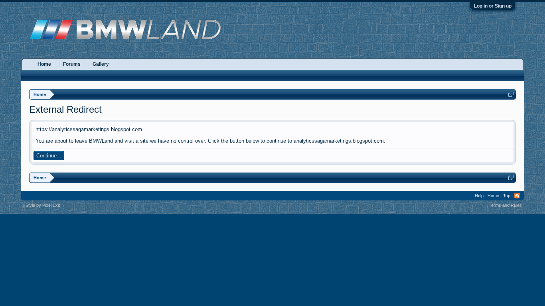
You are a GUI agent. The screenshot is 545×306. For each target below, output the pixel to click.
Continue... (48, 156)
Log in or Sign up (492, 6)
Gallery (101, 64)
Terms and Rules (505, 205)
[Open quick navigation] (510, 94)
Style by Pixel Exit (43, 205)
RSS (517, 195)
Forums (72, 64)
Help (479, 195)
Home (44, 64)
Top (506, 195)
